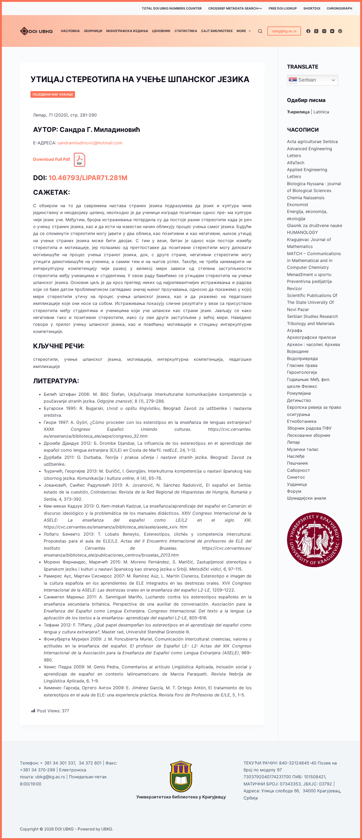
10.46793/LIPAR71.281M (87, 178)
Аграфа (294, 330)
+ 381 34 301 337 (57, 763)
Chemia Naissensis (305, 197)
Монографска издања (127, 31)
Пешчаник (297, 463)
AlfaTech (295, 162)
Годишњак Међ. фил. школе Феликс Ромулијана (308, 386)
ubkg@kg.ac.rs (284, 31)
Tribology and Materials (310, 323)
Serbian (306, 80)
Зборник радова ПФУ (309, 428)
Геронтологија (302, 372)
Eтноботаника (301, 421)
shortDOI (311, 8)
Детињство (299, 400)
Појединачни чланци (53, 94)
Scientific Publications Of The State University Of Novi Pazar (312, 302)
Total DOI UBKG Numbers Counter (172, 8)
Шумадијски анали (306, 498)
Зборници (93, 31)
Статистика (186, 31)
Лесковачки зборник (308, 435)
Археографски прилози (311, 337)
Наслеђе (295, 456)
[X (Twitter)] (316, 31)
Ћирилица (298, 111)
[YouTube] (332, 31)
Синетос (296, 477)
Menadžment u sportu (309, 274)
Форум (294, 491)
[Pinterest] (340, 31)
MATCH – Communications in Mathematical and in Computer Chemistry (314, 260)
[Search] (260, 31)
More (241, 31)
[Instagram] (324, 31)
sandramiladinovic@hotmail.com (90, 142)
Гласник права (302, 365)
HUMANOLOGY (302, 232)
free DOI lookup (283, 8)
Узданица (297, 484)
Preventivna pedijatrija (309, 281)
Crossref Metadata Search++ (235, 8)
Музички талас (303, 449)
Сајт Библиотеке (217, 31)
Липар (293, 442)
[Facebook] (308, 31)
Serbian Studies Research (312, 316)
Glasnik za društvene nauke (314, 225)
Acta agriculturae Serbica (312, 141)
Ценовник (161, 31)
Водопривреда (302, 358)
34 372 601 (91, 763)
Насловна (70, 31)
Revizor (294, 288)
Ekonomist (297, 204)
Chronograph (339, 8)
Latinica (321, 111)
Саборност (298, 470)
